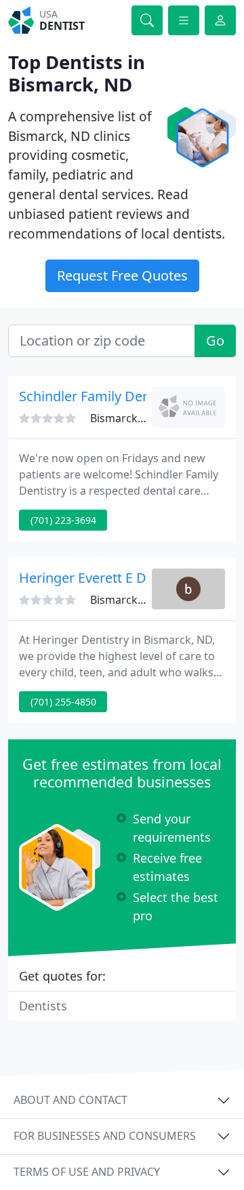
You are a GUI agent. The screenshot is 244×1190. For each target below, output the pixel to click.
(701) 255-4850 (63, 701)
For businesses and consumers (105, 1135)
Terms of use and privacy (87, 1171)
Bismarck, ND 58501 (141, 599)
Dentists (43, 1006)
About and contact (70, 1099)
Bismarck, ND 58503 (141, 418)
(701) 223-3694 (63, 520)
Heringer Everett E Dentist (100, 578)
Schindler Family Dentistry (100, 396)
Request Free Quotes (122, 275)
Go (215, 340)
